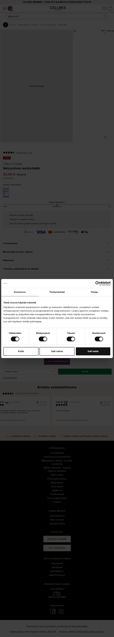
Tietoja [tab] (94, 292)
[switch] (43, 339)
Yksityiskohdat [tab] (57, 292)
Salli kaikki (93, 351)
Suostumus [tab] (20, 292)
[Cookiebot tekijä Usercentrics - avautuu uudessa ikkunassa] (98, 283)
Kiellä (21, 351)
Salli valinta (57, 351)
